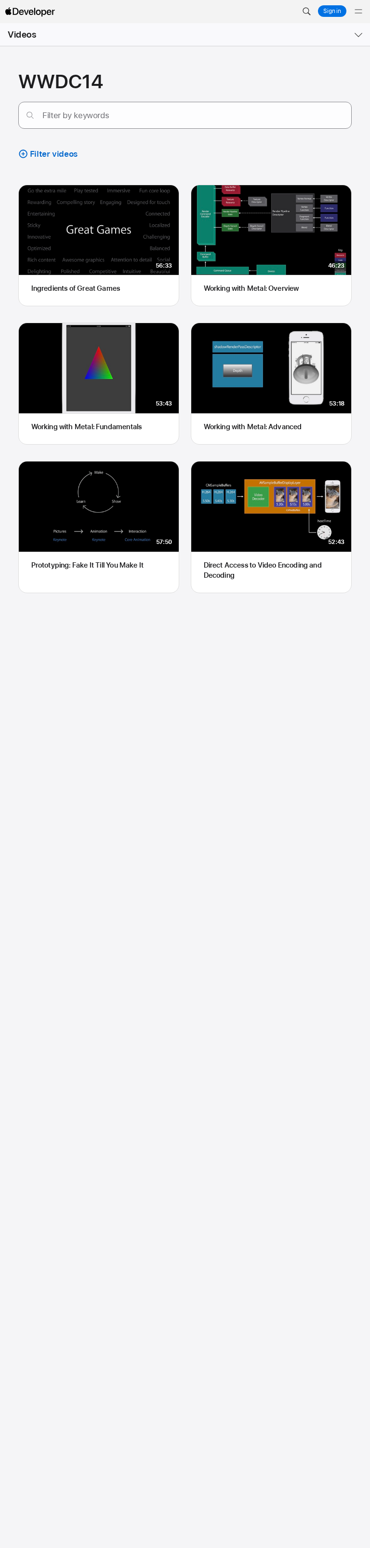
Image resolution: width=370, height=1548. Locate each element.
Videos (22, 34)
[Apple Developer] (30, 11)
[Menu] (358, 11)
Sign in (332, 11)
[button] (306, 11)
